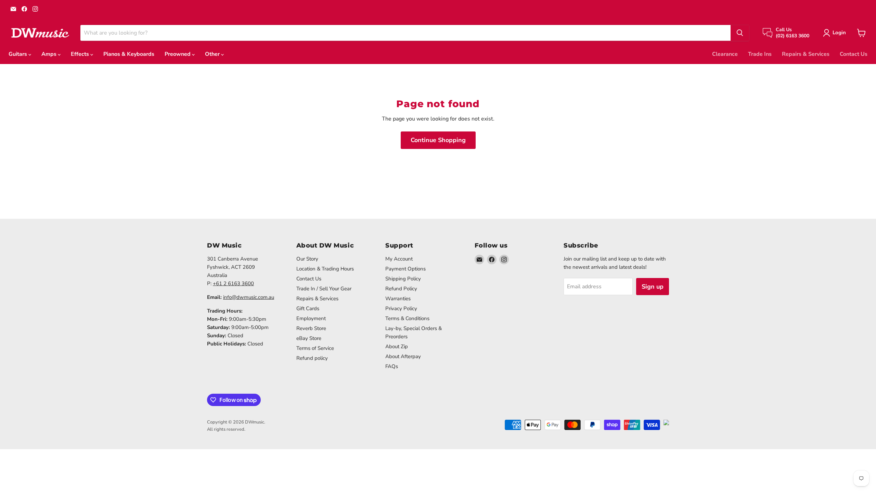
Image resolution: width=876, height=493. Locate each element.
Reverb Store (311, 328)
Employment (311, 318)
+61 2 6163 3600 (233, 283)
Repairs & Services (805, 54)
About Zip (396, 346)
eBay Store (308, 338)
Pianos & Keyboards (128, 54)
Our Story (307, 258)
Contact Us (853, 54)
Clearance (725, 54)
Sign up (653, 286)
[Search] (740, 33)
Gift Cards (307, 308)
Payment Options (405, 268)
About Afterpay (403, 356)
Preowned (178, 54)
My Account (399, 258)
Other (213, 54)
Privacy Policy (401, 308)
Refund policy (312, 358)
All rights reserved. (226, 429)
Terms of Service (315, 348)
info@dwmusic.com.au (248, 297)
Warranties (398, 298)
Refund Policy (401, 288)
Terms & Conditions (407, 318)
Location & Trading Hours (325, 268)
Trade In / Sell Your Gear (323, 288)
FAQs (391, 366)
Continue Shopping (438, 140)
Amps (49, 54)
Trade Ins (760, 54)
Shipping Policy (403, 278)
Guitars (18, 54)
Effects (80, 54)
